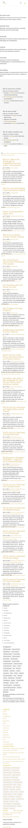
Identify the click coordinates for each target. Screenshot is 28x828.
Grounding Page (7, 827)
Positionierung (6, 169)
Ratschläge (11, 136)
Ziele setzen (5, 690)
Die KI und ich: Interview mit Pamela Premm (14, 485)
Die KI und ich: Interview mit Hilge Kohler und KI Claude (14, 409)
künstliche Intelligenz (7, 675)
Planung (5, 678)
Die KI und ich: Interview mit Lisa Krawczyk (14, 532)
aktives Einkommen (7, 666)
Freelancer (18, 668)
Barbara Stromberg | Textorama (11, 816)
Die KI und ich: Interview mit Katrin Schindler (14, 580)
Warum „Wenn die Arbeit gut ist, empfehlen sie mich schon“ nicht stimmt (12, 162)
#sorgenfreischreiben (7, 663)
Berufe (4, 388)
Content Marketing (7, 668)
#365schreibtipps (7, 649)
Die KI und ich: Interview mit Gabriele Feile (14, 433)
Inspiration (6, 100)
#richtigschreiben (7, 661)
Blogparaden (21, 334)
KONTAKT (22, 701)
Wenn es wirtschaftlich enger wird (13, 212)
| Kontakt (11, 813)
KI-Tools (16, 673)
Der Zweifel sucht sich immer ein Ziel (13, 286)
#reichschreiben (14, 658)
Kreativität (21, 673)
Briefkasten (6, 696)
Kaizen (11, 673)
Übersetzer (12, 690)
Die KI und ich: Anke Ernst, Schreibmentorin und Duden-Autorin (13, 357)
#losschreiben (6, 658)
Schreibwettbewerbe (9, 643)
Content (19, 666)
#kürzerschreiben (16, 656)
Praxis (17, 466)
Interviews (20, 361)
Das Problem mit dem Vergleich (13, 309)
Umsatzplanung (16, 685)
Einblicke (13, 123)
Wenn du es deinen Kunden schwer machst (13, 235)
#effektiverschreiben (7, 654)
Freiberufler (5, 670)
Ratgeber (13, 680)
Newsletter (20, 675)
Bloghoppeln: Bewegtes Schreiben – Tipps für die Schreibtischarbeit (13, 459)
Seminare (12, 682)
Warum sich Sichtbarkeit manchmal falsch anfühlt (14, 189)
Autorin (14, 666)
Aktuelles (16, 437)
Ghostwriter (12, 670)
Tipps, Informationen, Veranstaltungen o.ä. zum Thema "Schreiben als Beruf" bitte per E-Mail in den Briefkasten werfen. (13, 700)
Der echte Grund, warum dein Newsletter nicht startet (13, 262)
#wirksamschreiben (18, 663)
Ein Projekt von (7, 814)
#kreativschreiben (7, 656)
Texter (17, 682)
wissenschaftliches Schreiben (9, 687)
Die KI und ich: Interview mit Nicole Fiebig (14, 557)
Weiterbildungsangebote (10, 97)
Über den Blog (18, 810)
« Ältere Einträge (7, 600)
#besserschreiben (16, 649)
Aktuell (12, 386)
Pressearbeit (18, 678)
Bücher (4, 336)
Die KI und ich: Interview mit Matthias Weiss (14, 508)
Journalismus (6, 673)
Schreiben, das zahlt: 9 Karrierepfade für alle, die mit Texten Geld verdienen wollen (13, 381)
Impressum (6, 813)
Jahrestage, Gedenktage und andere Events (13, 694)
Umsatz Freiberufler (7, 685)
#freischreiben (17, 654)
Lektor (15, 675)
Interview (18, 670)
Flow (14, 668)
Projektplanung (6, 680)
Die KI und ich (14, 361)
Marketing (20, 216)
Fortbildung (7, 625)
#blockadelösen (6, 651)
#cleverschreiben (15, 651)
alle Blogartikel (14, 168)
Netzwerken (7, 633)
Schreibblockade (20, 680)
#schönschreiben (15, 661)
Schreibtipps (12, 93)
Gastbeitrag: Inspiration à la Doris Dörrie (13, 330)
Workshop (19, 687)
